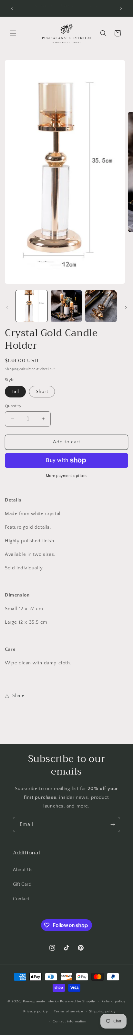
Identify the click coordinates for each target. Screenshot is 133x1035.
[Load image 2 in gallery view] (66, 306)
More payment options (66, 476)
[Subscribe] (113, 824)
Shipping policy (102, 1011)
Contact (21, 899)
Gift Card (22, 884)
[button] (13, 33)
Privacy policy (35, 1011)
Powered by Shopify (77, 1001)
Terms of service (68, 1011)
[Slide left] (7, 308)
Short (42, 391)
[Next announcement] (121, 8)
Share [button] (18, 695)
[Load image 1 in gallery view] (31, 306)
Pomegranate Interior (41, 1001)
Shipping (12, 369)
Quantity (13, 406)
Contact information (69, 1021)
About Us (23, 869)
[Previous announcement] (12, 8)
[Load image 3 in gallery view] (101, 306)
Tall (15, 391)
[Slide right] (126, 308)
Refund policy (113, 1001)
